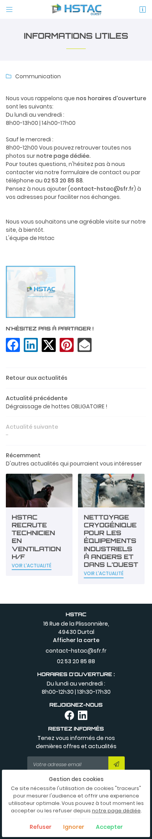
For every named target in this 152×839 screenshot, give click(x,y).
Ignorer (73, 827)
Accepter (109, 827)
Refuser (40, 827)
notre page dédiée (116, 810)
